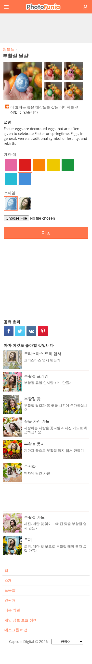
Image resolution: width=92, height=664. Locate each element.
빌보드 (8, 49)
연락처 (9, 600)
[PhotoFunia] (45, 6)
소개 (8, 580)
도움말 (9, 590)
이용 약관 (12, 609)
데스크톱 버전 (15, 629)
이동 (46, 232)
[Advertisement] (46, 28)
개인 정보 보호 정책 (20, 619)
